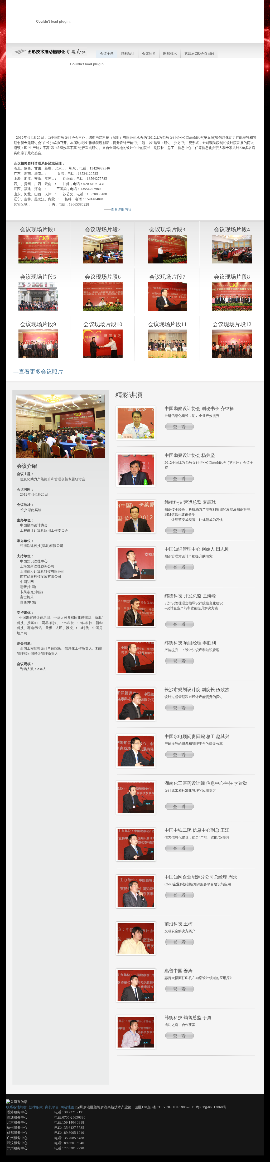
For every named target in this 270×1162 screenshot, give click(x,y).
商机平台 (52, 1107)
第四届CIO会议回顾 (199, 54)
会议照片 (149, 54)
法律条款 (36, 1107)
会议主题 (107, 54)
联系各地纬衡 (16, 1107)
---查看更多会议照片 (38, 371)
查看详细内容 (121, 209)
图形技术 (170, 54)
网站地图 (67, 1107)
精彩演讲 (128, 54)
